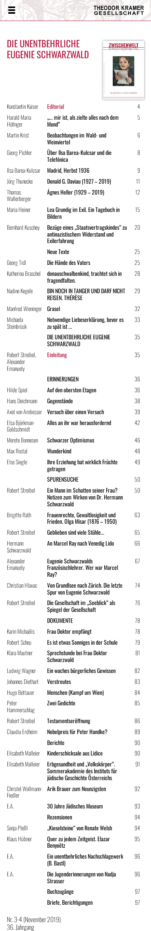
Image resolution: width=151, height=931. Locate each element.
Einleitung (57, 354)
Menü (11, 10)
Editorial (55, 106)
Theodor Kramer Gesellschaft (116, 10)
